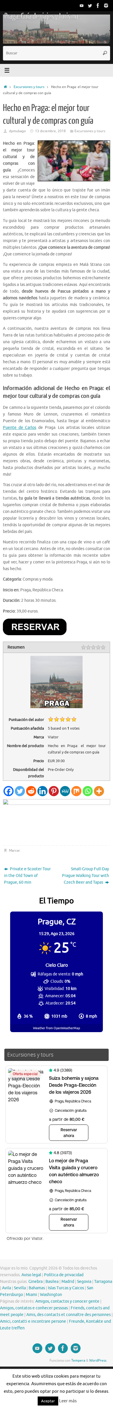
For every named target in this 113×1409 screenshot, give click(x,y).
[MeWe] (65, 791)
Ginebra (35, 1281)
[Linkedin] (42, 791)
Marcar (14, 850)
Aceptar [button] (48, 1401)
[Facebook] (98, 5)
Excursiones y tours (29, 87)
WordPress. (98, 1360)
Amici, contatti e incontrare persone (33, 1321)
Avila (6, 1288)
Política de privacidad (63, 1274)
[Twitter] (90, 5)
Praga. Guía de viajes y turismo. (41, 16)
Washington (51, 1294)
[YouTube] (82, 5)
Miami (31, 1294)
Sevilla (20, 1288)
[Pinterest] (54, 791)
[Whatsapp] (88, 791)
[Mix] (76, 791)
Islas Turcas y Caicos (66, 1288)
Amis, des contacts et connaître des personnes (68, 1314)
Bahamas (37, 1288)
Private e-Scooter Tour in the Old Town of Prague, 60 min (27, 875)
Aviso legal (31, 1274)
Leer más (68, 1401)
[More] (99, 791)
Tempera (78, 1360)
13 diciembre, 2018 (50, 131)
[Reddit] (31, 791)
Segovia (84, 1281)
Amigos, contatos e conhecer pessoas (34, 1308)
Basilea (52, 1281)
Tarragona (103, 1281)
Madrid (67, 1281)
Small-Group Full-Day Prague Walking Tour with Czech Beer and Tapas (85, 875)
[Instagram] (106, 5)
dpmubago (17, 131)
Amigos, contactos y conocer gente (67, 1301)
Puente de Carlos (19, 427)
